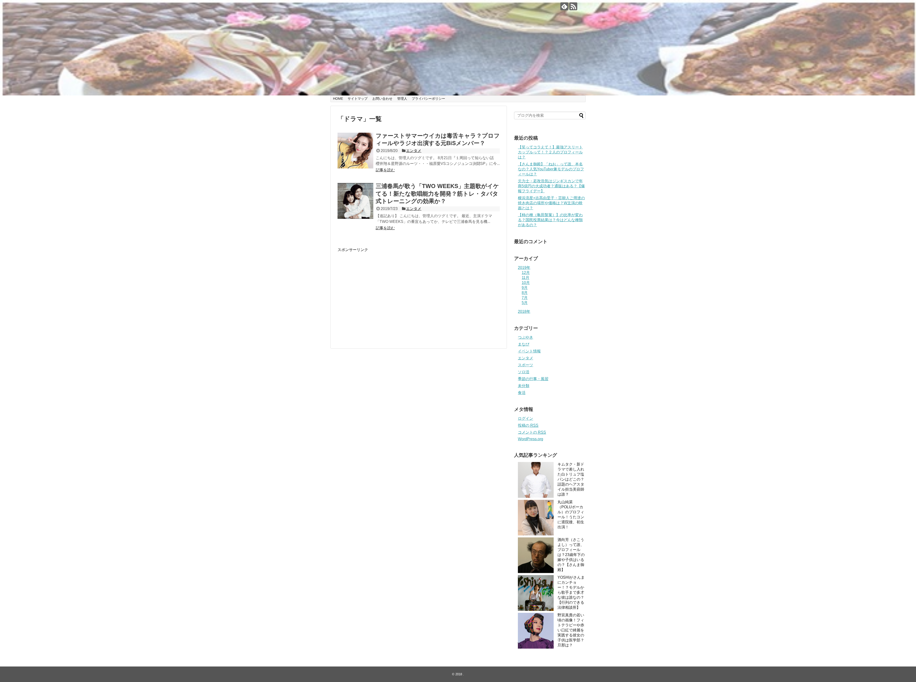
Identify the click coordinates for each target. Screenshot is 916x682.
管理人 (402, 98)
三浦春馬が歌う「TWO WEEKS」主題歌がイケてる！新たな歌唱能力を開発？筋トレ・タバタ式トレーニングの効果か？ (437, 193)
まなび (523, 344)
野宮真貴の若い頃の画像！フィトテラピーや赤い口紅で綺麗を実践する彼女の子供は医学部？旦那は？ (570, 630)
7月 (525, 298)
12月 (526, 273)
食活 (522, 393)
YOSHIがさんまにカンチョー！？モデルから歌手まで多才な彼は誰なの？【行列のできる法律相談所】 (571, 592)
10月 (526, 283)
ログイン (525, 418)
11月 (525, 278)
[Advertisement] (378, 298)
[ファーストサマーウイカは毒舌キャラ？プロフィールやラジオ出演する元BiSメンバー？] (355, 150)
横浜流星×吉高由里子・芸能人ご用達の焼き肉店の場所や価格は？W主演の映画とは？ (551, 203)
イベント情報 (529, 351)
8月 (525, 293)
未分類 (523, 386)
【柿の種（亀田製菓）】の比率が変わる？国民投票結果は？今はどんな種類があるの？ (550, 220)
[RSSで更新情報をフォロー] (573, 6)
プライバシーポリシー (428, 98)
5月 (525, 303)
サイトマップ (358, 98)
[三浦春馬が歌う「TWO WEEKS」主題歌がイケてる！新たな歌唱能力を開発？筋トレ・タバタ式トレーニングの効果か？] (355, 201)
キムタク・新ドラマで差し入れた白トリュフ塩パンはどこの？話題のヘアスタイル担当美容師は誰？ (570, 479)
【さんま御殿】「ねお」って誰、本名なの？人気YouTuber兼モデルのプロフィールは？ (551, 169)
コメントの (532, 432)
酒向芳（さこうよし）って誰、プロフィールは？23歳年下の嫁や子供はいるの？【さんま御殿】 (571, 555)
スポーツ (525, 365)
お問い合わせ (382, 98)
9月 (525, 288)
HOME (338, 98)
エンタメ (413, 151)
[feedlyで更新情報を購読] (564, 6)
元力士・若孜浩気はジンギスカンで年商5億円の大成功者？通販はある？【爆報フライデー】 (551, 186)
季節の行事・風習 (533, 379)
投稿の (528, 425)
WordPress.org (530, 439)
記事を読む (385, 170)
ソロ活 (523, 372)
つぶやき (525, 337)
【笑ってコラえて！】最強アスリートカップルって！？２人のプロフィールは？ (550, 152)
